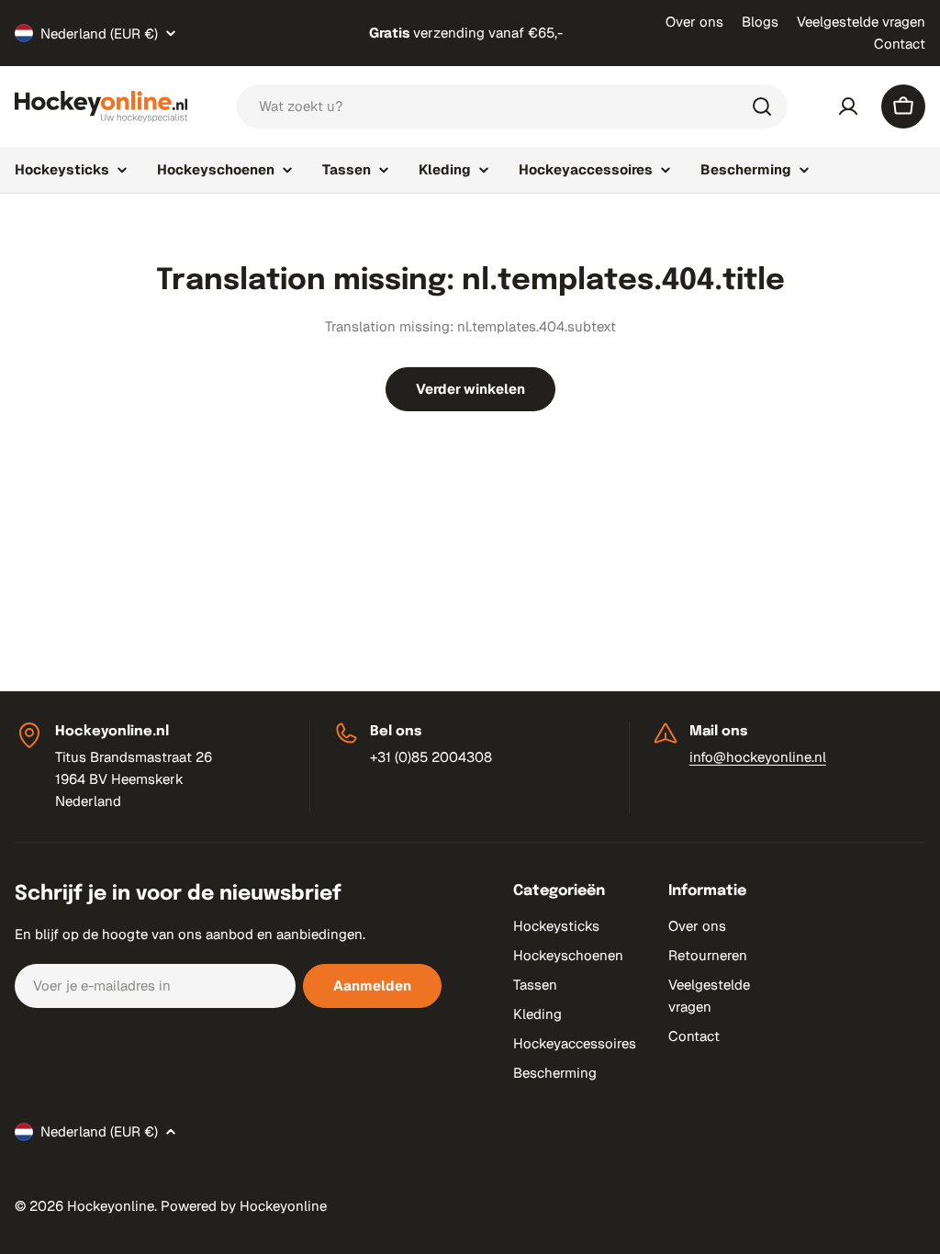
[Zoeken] (762, 106)
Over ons (694, 21)
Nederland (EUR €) (99, 33)
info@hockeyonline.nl (757, 757)
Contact (899, 43)
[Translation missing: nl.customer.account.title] (848, 106)
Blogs (760, 21)
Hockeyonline (110, 1206)
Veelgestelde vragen (861, 21)
